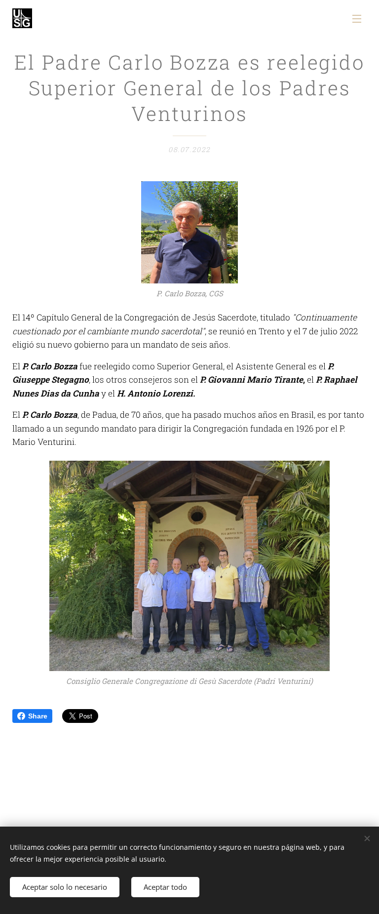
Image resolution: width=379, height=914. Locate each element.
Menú (357, 18)
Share (37, 716)
